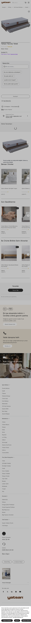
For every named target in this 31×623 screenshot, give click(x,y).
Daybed (26, 7)
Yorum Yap (15, 290)
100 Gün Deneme (6, 406)
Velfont (3, 439)
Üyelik (3, 390)
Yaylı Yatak (4, 478)
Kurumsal (4, 496)
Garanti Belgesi (6, 413)
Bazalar (4, 481)
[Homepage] (6, 2)
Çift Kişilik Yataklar (6, 463)
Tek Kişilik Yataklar (6, 465)
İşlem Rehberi (5, 384)
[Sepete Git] (25, 2)
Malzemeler (5, 403)
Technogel (4, 442)
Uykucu (4, 450)
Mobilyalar (4, 486)
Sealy (3, 429)
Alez (3, 491)
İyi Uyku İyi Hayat (18, 561)
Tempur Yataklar (6, 473)
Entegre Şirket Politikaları (8, 504)
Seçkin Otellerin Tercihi (7, 523)
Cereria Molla (5, 452)
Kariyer (3, 512)
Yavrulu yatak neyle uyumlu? (11, 83)
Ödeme (4, 393)
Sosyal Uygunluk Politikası (8, 507)
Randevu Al (7, 346)
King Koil (4, 434)
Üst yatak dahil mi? (8, 76)
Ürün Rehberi (5, 401)
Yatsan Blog (7, 561)
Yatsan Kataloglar (6, 582)
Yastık (3, 468)
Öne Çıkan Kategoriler (7, 457)
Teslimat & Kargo (6, 396)
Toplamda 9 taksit (14, 54)
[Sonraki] (28, 178)
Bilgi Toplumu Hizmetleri (7, 514)
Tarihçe (4, 502)
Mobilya (9, 7)
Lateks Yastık (5, 483)
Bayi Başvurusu (5, 509)
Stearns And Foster (6, 445)
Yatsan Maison (5, 424)
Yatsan (3, 422)
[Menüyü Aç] (28, 2)
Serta (3, 432)
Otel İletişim (5, 525)
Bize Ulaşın (4, 411)
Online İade (5, 398)
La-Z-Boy (4, 437)
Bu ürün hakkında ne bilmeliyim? (12, 72)
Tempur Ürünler (5, 476)
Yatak (3, 460)
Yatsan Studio (5, 447)
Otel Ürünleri (5, 519)
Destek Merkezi (5, 388)
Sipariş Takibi (5, 408)
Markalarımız (5, 418)
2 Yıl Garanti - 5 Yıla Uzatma (11, 106)
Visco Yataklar (5, 471)
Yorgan (4, 488)
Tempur (4, 427)
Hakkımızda (5, 499)
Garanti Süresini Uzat (10, 324)
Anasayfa (4, 7)
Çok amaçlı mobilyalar (18, 7)
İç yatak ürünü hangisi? (10, 79)
